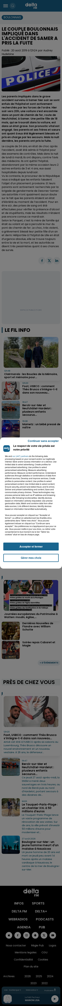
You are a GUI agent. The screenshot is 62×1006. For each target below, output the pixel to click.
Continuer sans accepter (43, 441)
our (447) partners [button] (20, 456)
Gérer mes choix (31, 558)
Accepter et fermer (31, 546)
